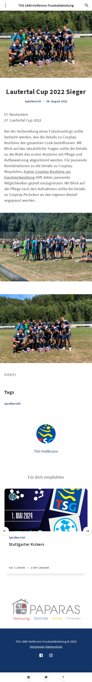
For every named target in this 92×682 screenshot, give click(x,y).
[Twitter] (46, 677)
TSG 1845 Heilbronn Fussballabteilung (46, 5)
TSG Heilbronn (46, 451)
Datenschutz (54, 647)
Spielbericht (33, 101)
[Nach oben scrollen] (63, 677)
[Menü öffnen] (5, 5)
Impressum (37, 647)
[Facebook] (28, 677)
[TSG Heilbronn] (46, 433)
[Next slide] (87, 531)
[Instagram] (51, 655)
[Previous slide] (4, 531)
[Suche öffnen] (86, 5)
